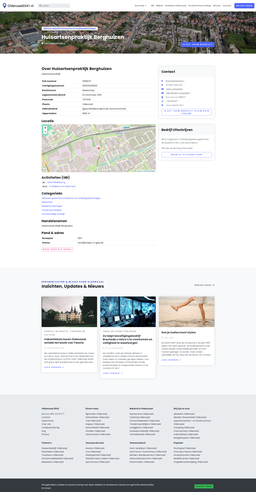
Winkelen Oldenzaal (184, 413)
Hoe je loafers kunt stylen (178, 332)
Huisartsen (47, 202)
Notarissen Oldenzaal (53, 451)
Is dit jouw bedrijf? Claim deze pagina (186, 112)
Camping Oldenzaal (184, 427)
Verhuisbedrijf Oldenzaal (142, 434)
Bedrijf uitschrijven (186, 154)
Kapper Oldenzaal (95, 424)
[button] (98, 148)
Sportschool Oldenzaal (97, 461)
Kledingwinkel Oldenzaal (98, 455)
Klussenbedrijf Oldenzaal (54, 448)
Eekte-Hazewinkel (174, 89)
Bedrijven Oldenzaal (175, 5)
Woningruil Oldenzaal (185, 448)
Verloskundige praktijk (53, 213)
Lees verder (52, 367)
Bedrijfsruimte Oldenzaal (186, 458)
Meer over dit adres (57, 249)
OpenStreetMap (149, 171)
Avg (44, 431)
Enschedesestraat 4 (54, 43)
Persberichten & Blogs (199, 5)
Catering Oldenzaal (140, 417)
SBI (152, 5)
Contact (227, 5)
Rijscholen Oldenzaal (96, 413)
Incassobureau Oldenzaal (187, 455)
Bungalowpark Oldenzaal (187, 437)
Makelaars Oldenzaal (53, 461)
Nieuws (217, 5)
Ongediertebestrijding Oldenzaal (191, 461)
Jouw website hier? (175, 105)
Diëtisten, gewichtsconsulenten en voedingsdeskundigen (70, 28)
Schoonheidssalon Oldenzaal (145, 420)
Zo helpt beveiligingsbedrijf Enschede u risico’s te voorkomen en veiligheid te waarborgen (127, 339)
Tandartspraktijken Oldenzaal (145, 424)
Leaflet (138, 171)
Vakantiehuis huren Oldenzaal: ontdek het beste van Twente (65, 341)
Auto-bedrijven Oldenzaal (143, 448)
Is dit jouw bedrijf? (198, 44)
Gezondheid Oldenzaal (97, 427)
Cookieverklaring (50, 427)
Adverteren (244, 6)
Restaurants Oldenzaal (141, 413)
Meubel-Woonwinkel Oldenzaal (190, 417)
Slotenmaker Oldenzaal (142, 461)
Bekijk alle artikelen (203, 285)
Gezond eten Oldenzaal (98, 434)
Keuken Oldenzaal (95, 448)
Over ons (46, 424)
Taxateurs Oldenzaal (52, 455)
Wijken (159, 5)
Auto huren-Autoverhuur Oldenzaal (148, 451)
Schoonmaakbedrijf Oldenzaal (57, 458)
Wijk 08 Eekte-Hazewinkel (178, 93)
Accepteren (204, 486)
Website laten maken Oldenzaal (102, 458)
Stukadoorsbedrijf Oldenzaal (144, 431)
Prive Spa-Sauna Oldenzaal (188, 451)
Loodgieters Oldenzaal (141, 427)
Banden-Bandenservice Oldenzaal (147, 455)
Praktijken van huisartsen (62, 186)
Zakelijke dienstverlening (119, 331)
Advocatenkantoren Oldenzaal (146, 458)
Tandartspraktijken (52, 210)
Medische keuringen (52, 206)
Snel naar (139, 5)
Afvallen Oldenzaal (95, 431)
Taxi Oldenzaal (93, 420)
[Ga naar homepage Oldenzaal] (18, 5)
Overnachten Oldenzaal (186, 431)
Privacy (45, 434)
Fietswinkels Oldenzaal (97, 417)
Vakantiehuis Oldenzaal (186, 434)
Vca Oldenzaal (93, 451)
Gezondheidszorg (56, 182)
